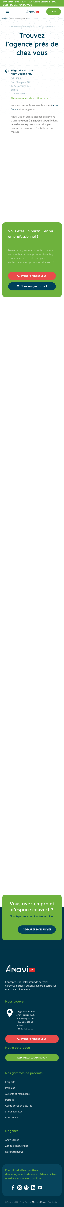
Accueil (5, 18)
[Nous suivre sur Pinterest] (26, 1188)
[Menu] (8, 11)
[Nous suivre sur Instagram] (19, 1188)
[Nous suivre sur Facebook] (13, 1188)
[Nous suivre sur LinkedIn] (33, 1188)
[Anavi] (32, 12)
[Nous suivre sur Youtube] (40, 1188)
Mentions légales (39, 1202)
